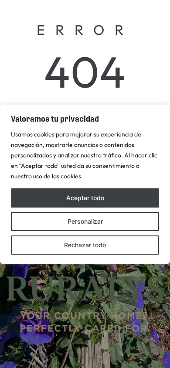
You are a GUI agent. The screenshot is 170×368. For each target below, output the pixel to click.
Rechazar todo (85, 245)
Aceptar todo (85, 197)
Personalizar (85, 221)
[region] (85, 184)
